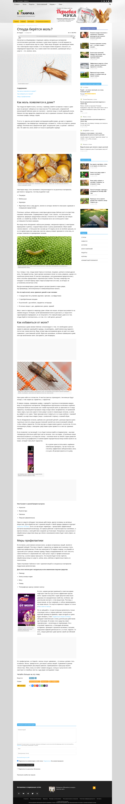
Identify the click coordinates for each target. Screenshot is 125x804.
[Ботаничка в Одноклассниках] (102, 1)
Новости (84, 241)
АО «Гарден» (20, 32)
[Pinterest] (37, 686)
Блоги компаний (42, 4)
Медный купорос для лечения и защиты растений (94, 147)
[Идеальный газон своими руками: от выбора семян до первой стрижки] (84, 75)
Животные (44, 681)
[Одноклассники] (35, 686)
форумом (19, 745)
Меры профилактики (23, 96)
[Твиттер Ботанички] (109, 1)
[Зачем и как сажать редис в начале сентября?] (84, 175)
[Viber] (47, 686)
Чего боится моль (44, 606)
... (35, 678)
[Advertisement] (46, 705)
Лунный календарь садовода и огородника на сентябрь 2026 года (98, 191)
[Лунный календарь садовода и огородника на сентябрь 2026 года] (84, 192)
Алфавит (23, 21)
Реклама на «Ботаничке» (55, 798)
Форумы (52, 4)
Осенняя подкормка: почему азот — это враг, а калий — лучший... (98, 45)
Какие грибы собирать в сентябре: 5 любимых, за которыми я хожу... (97, 182)
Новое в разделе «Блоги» (88, 28)
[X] (44, 686)
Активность (26, 1)
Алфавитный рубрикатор (89, 260)
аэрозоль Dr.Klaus (23, 526)
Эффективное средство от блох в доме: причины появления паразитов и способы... (99, 65)
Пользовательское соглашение (70, 798)
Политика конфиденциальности (87, 798)
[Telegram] (40, 686)
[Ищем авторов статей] (94, 218)
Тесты (24, 4)
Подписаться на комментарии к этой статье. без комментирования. (41, 761)
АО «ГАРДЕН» (54, 681)
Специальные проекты (42, 21)
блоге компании (53, 36)
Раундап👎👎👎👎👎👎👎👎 (88, 94)
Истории (84, 245)
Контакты (99, 798)
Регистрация (20, 1)
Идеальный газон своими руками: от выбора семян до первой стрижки (98, 74)
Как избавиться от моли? (25, 94)
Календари (31, 21)
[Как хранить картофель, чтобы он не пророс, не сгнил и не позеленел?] (84, 166)
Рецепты (31, 4)
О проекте (26, 798)
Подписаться (47, 761)
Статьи (16, 4)
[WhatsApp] (42, 686)
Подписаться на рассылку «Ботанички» (29, 769)
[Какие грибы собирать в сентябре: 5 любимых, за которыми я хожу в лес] (84, 183)
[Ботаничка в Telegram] (106, 1)
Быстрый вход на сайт (23, 757)
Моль (32, 678)
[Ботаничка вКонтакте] (104, 1)
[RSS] (111, 1)
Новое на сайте (85, 160)
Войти (15, 1)
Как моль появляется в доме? (26, 91)
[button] (110, 4)
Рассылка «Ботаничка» (35, 798)
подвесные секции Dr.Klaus (62, 616)
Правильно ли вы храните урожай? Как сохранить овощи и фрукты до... (98, 200)
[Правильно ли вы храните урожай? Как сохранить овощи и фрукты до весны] (84, 201)
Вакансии (45, 798)
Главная (16, 21)
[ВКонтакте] (32, 686)
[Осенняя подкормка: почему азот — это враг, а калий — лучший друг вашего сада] (84, 46)
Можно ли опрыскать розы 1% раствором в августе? (93, 149)
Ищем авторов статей (89, 225)
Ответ (60, 4)
